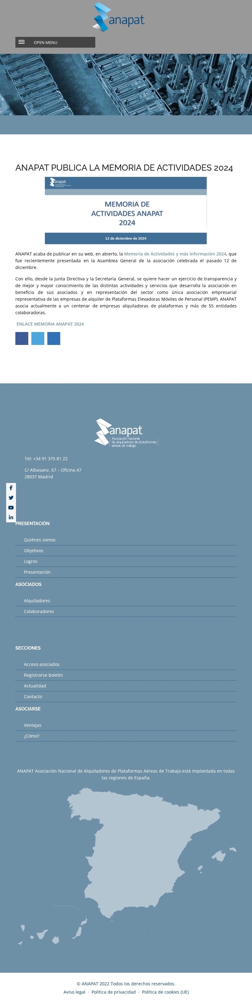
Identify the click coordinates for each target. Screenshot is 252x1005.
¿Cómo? (31, 736)
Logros (30, 561)
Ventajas (32, 725)
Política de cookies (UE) (165, 992)
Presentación (37, 572)
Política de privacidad (114, 992)
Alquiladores (37, 600)
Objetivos (33, 550)
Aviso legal (74, 992)
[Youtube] (11, 507)
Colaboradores (39, 611)
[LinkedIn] (11, 517)
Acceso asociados (42, 664)
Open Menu (45, 42)
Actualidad (35, 686)
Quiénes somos (40, 540)
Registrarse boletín (43, 675)
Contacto (33, 696)
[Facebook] (11, 488)
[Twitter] (11, 498)
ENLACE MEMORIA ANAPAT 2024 (50, 324)
